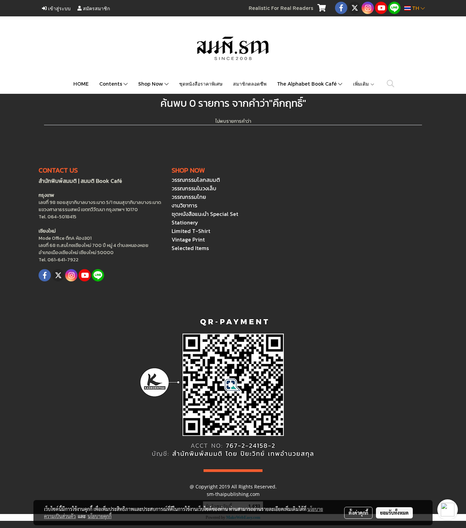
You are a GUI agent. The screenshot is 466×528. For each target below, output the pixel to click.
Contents (111, 84)
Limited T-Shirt (191, 231)
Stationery (185, 222)
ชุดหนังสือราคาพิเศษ (200, 84)
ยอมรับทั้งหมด (394, 513)
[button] (390, 83)
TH (416, 8)
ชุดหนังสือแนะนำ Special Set (205, 214)
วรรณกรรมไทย (189, 197)
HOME (81, 84)
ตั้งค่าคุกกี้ (358, 513)
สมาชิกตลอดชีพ (249, 84)
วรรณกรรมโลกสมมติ (196, 180)
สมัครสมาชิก (96, 8)
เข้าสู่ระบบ (59, 8)
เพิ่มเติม (361, 84)
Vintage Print (188, 239)
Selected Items (190, 248)
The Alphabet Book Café (307, 84)
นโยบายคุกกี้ (100, 516)
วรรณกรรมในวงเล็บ (194, 188)
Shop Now (151, 84)
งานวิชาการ (184, 205)
